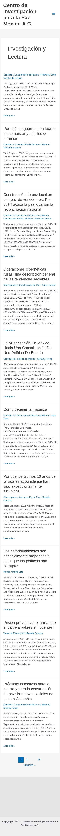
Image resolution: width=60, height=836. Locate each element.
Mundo (6, 572)
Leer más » (9, 116)
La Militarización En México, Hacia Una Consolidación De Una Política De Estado (27, 348)
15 (39, 759)
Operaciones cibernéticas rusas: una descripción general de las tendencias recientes (29, 274)
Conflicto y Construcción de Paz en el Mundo (26, 75)
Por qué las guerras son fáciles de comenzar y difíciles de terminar (29, 134)
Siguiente (30, 765)
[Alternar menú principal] (53, 14)
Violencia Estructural (13, 633)
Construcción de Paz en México (19, 359)
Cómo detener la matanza (25, 409)
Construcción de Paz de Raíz (18, 218)
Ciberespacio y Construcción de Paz (21, 285)
